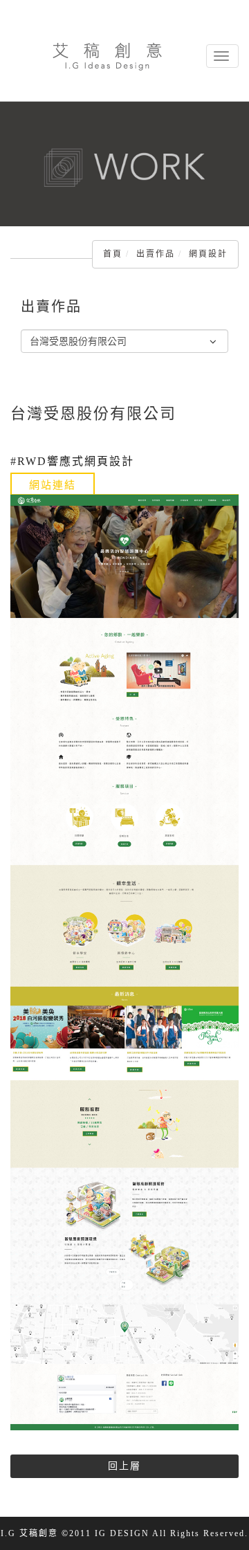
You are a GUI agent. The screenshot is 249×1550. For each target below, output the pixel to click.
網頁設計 (208, 254)
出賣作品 (155, 254)
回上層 (124, 1466)
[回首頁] (107, 56)
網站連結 (52, 485)
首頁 (112, 254)
